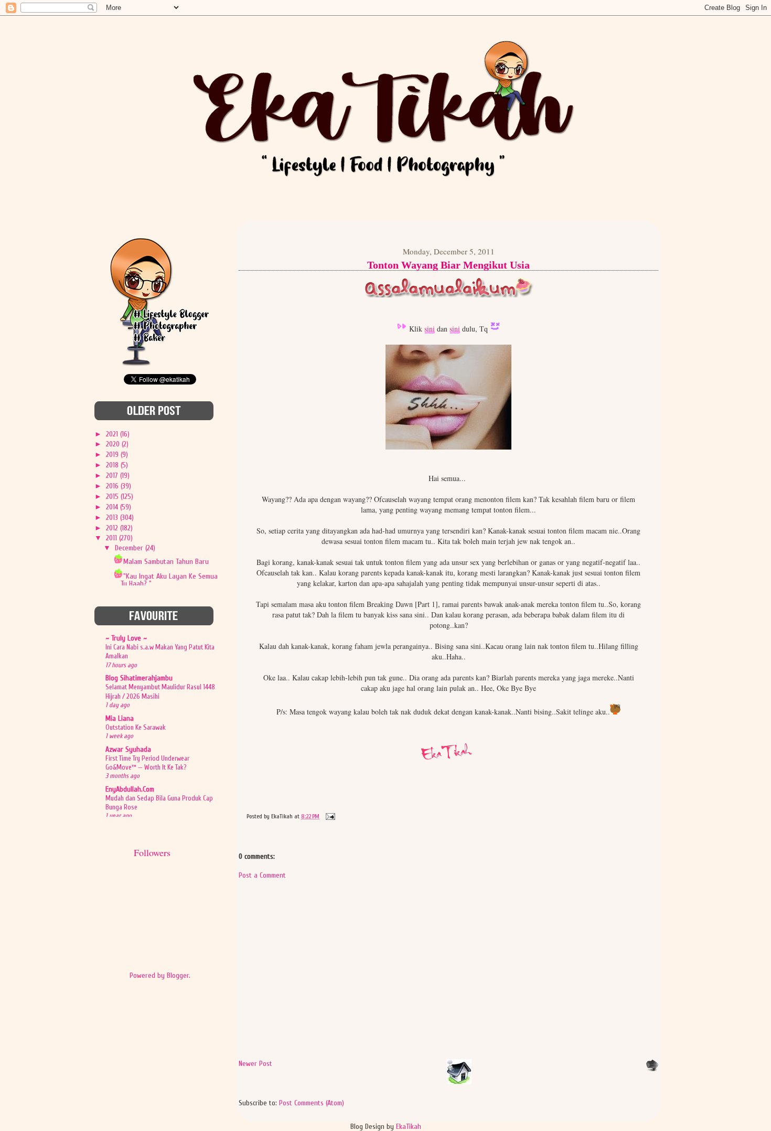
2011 (112, 538)
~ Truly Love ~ (126, 638)
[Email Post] (329, 816)
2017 (113, 475)
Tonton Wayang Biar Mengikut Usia (448, 265)
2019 (113, 454)
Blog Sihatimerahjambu (139, 678)
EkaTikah (408, 1126)
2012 (113, 528)
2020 (114, 444)
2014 (113, 507)
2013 (113, 517)
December (130, 547)
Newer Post (255, 1063)
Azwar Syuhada (128, 749)
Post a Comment (262, 875)
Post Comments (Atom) (311, 1102)
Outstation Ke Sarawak (135, 727)
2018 (113, 465)
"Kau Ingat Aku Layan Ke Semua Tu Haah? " (169, 580)
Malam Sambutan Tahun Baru (166, 561)
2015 (113, 496)
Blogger (178, 975)
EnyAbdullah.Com (129, 789)
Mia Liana (119, 718)
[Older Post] (652, 1069)
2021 (113, 434)
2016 (113, 486)
